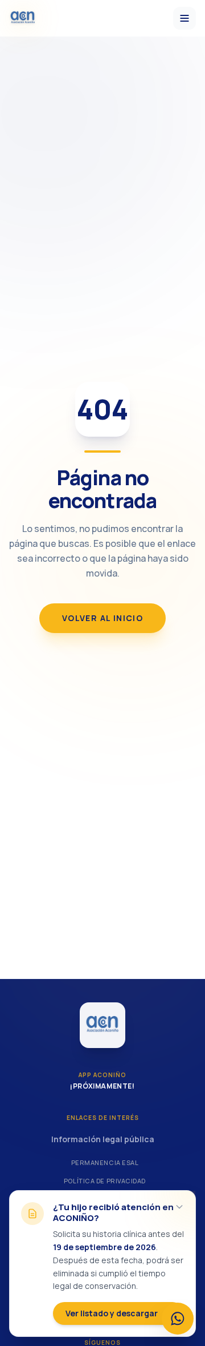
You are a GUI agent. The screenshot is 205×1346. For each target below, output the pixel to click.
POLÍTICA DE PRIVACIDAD (105, 1180)
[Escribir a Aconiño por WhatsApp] (178, 1319)
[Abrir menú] (184, 18)
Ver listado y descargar (111, 1313)
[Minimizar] (179, 1207)
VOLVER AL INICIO (102, 617)
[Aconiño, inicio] (22, 18)
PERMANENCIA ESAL (105, 1162)
